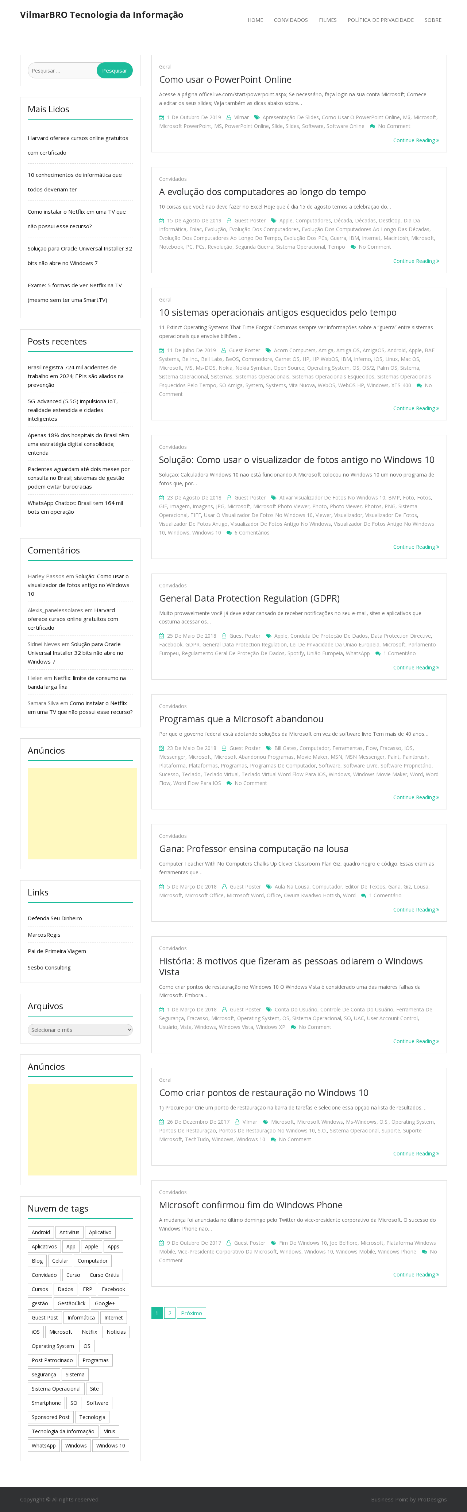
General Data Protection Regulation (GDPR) (249, 598)
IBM (354, 237)
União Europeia (325, 653)
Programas (234, 765)
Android (396, 350)
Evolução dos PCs (305, 237)
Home (255, 19)
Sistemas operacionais (262, 376)
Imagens (203, 506)
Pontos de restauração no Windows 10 (267, 1130)
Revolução (220, 246)
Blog (37, 1260)
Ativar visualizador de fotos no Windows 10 (332, 497)
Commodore (257, 358)
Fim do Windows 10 (303, 1242)
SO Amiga (231, 385)
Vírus (109, 1431)
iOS (378, 358)
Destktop (390, 220)
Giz (407, 886)
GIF (163, 506)
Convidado (44, 1274)
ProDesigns (432, 1499)
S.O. (322, 1130)
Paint (393, 756)
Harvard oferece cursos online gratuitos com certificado (73, 618)
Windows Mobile (355, 1251)
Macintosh (395, 237)
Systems (276, 385)
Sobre (433, 19)
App (71, 1246)
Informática (81, 1317)
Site (94, 1388)
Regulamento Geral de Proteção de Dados (233, 653)
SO (347, 1018)
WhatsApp (358, 653)
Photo (319, 506)
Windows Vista (236, 1026)
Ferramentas (347, 748)
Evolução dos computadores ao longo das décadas (365, 229)
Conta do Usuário (296, 1009)
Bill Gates (285, 748)
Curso (73, 1274)
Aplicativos (44, 1246)
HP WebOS (325, 358)
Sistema (409, 367)
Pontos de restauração (187, 1130)
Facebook (170, 644)
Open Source (289, 367)
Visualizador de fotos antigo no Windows (281, 523)
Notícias (116, 1331)
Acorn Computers (295, 350)
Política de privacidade (381, 19)
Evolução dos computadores (264, 229)
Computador (314, 748)
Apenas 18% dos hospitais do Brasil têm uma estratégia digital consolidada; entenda (78, 443)
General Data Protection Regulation (244, 644)
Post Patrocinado (52, 1360)
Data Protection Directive (401, 635)
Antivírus (69, 1232)
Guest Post (45, 1317)
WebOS (326, 385)
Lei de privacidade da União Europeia (334, 644)
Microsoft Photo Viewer (281, 506)
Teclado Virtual (221, 774)
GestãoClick (71, 1303)
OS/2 (368, 367)
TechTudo (197, 1139)
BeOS (232, 358)
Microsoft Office (204, 895)
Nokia (225, 367)
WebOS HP (351, 385)
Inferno (362, 358)
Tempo (336, 246)
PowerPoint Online (247, 126)
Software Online (345, 126)
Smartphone (46, 1402)
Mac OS (410, 358)
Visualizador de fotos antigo (193, 523)
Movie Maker (312, 756)
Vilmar (241, 117)
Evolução (215, 229)
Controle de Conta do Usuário (356, 1009)
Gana (394, 886)
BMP (394, 497)
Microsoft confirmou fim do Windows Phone (251, 1204)
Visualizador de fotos (391, 515)
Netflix (89, 1331)
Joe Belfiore (344, 1242)
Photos (373, 506)
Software (313, 126)
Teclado (191, 774)
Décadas (365, 220)
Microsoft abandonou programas (254, 756)
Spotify (295, 653)
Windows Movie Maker (380, 774)
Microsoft (424, 117)
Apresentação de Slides (291, 117)
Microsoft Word (245, 895)
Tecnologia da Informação (63, 1431)
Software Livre (360, 765)
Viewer (323, 515)
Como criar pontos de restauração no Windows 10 (263, 1092)
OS (355, 367)
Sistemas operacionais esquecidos (333, 376)
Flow (371, 748)
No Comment (394, 126)
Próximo (191, 1313)
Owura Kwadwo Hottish (312, 895)
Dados (65, 1289)
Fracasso (390, 748)
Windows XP (270, 1026)
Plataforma (172, 765)
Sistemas (221, 376)
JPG (220, 506)
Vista (186, 1026)
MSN (336, 756)
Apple (286, 220)
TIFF (195, 515)
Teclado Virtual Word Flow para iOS (284, 774)
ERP (87, 1289)
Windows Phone (397, 1251)
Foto (408, 497)
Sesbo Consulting (49, 967)
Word (416, 774)
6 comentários (252, 532)
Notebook (171, 246)
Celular (60, 1260)
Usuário (168, 1026)
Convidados (291, 19)
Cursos (40, 1289)
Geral (165, 66)
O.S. (384, 1121)
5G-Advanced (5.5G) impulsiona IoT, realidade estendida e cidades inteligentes (73, 409)
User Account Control (392, 1018)
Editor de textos (365, 886)
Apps (113, 1246)
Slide (277, 126)
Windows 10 (206, 532)
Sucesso (169, 774)
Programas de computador (283, 765)
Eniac (195, 229)
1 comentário (399, 653)
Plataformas (203, 765)
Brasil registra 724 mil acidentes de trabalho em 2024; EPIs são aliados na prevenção (76, 376)
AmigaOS (374, 350)
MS (218, 126)
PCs (200, 246)
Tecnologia (92, 1417)
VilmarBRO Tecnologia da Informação (102, 14)
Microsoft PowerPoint (185, 126)
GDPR (192, 644)
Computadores (313, 220)
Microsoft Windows (320, 1121)
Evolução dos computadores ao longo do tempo (220, 237)
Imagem (180, 506)
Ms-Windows (361, 1121)
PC (189, 246)
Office (274, 895)
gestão (40, 1303)
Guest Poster (250, 220)
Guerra (338, 237)
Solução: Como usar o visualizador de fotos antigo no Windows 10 (297, 459)
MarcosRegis (44, 934)
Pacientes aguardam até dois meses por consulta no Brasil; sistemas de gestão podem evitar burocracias (79, 477)
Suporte (391, 1130)
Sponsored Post (51, 1417)
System (254, 385)
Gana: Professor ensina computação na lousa (254, 848)
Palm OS (387, 367)
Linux (391, 358)
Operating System (328, 367)
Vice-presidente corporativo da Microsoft (227, 1251)
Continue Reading (414, 140)
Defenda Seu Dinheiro (55, 918)
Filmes (328, 19)
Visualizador (348, 515)
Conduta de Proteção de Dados (329, 635)
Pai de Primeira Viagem (57, 951)
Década (343, 220)
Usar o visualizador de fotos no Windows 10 (258, 515)
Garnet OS (287, 358)
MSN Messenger (365, 756)
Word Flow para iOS (197, 783)
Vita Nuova (302, 385)
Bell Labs (212, 358)
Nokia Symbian (253, 367)
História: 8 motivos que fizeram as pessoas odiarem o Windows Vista (291, 966)
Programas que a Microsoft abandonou (241, 718)
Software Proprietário (406, 765)
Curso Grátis (104, 1274)
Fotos (424, 497)
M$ (406, 117)
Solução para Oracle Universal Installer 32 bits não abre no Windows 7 (75, 652)
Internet (371, 237)
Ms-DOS (206, 367)
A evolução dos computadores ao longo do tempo (262, 191)
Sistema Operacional (300, 246)
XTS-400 (401, 385)
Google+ (105, 1303)
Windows (378, 385)
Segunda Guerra (254, 246)
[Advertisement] (82, 813)
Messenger (172, 756)
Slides (292, 126)
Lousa (421, 886)
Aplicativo (100, 1232)
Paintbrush (415, 756)
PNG (390, 506)
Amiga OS (348, 350)
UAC (359, 1018)
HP (305, 358)
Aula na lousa (292, 886)
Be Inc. (190, 358)
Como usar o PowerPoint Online (225, 79)
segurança (44, 1374)
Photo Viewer (346, 506)
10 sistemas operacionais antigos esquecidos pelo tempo (278, 312)
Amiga (326, 350)
